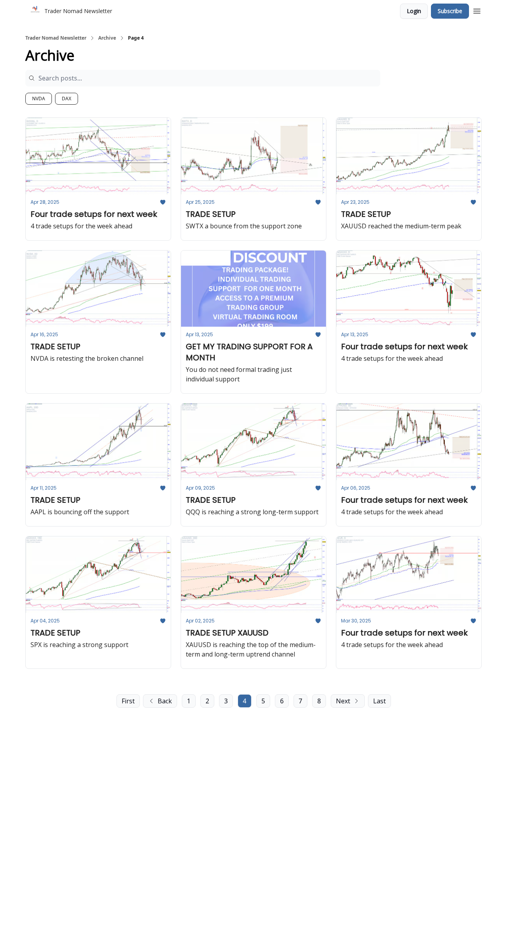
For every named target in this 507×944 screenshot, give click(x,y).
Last (379, 701)
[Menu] (477, 10)
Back (165, 701)
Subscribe (450, 11)
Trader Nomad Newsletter (55, 38)
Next (343, 701)
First (128, 701)
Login (414, 11)
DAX (66, 98)
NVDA (38, 98)
